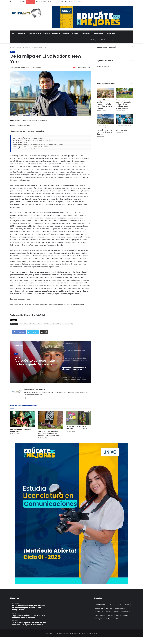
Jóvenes (64, 324)
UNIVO (70, 324)
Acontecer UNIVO (33, 33)
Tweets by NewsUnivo (104, 66)
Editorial (65, 33)
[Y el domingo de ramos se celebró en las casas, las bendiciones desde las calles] (50, 420)
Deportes (55, 33)
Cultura (45, 33)
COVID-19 (111, 604)
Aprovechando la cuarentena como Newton (21, 430)
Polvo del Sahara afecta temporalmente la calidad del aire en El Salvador (104, 104)
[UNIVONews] (26, 13)
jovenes (108, 611)
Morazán (110, 615)
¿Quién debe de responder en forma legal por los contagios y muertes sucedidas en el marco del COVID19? (35, 362)
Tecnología (108, 619)
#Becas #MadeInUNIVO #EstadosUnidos (31, 324)
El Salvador (109, 608)
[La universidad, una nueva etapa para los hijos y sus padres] (124, 119)
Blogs (18, 47)
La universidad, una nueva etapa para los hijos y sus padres (124, 128)
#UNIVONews (47, 324)
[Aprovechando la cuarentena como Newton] (22, 419)
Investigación (99, 611)
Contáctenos (97, 33)
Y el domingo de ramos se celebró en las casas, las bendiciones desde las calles (49, 433)
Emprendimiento (120, 608)
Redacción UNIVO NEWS (21, 67)
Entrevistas (85, 33)
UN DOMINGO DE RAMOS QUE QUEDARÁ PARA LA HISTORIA (77, 428)
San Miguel (98, 619)
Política (125, 615)
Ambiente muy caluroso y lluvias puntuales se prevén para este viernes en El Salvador (104, 130)
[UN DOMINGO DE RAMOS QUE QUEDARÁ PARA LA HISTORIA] (78, 418)
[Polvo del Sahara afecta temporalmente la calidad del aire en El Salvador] (105, 93)
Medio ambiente (100, 615)
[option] (50, 362)
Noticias (21, 33)
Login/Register (110, 33)
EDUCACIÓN (56, 324)
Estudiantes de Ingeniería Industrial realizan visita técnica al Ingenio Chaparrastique (63, 2)
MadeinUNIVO (125, 611)
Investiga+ (75, 33)
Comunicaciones (100, 604)
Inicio (13, 33)
